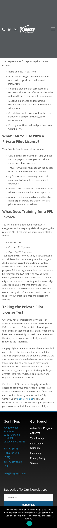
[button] (53, 29)
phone (20, 398)
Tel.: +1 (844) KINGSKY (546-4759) (12, 453)
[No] (53, 516)
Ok (29, 523)
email (30, 398)
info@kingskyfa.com (15, 473)
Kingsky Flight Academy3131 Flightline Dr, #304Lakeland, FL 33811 (14, 435)
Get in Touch (13, 421)
